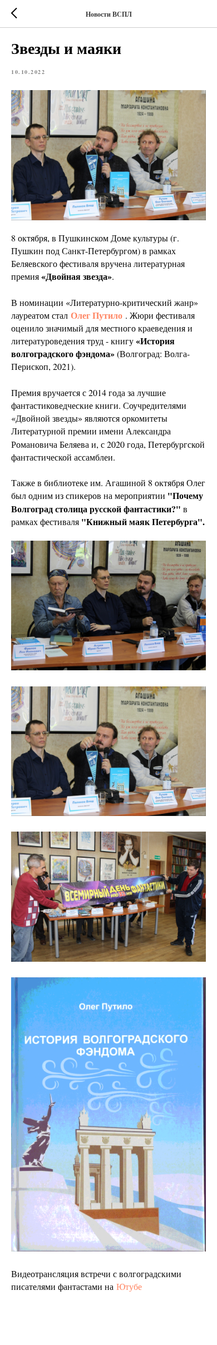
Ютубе (129, 1286)
